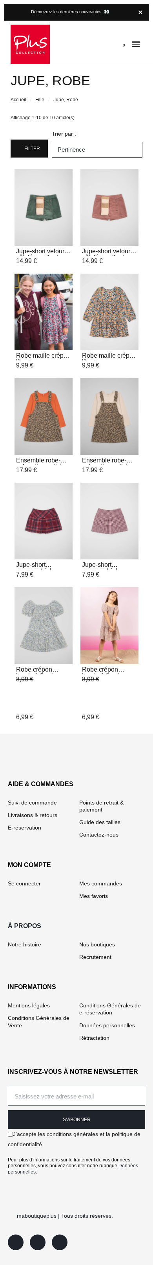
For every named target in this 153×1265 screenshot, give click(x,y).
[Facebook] (16, 1242)
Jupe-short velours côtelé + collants (41, 254)
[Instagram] (38, 1242)
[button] (135, 44)
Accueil (18, 99)
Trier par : (64, 134)
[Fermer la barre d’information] (140, 12)
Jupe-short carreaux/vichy (36, 567)
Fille (39, 99)
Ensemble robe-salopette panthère (42, 463)
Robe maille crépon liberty (43, 358)
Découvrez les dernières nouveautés (70, 11)
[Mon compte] (107, 44)
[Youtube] (59, 1242)
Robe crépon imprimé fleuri (35, 672)
